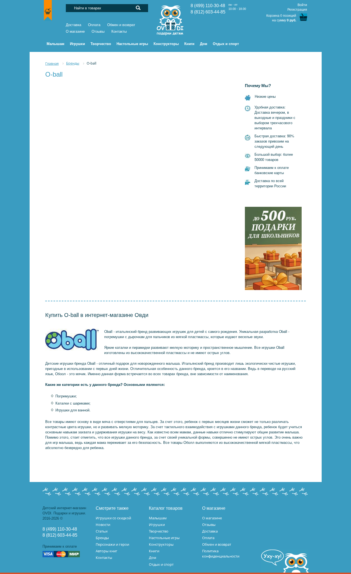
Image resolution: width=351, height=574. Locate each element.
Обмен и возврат (121, 25)
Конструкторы (161, 544)
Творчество (158, 531)
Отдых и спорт (161, 564)
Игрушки (157, 524)
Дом (152, 557)
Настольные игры (164, 537)
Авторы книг (106, 550)
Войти (302, 5)
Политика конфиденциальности (220, 553)
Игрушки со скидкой (113, 518)
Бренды (102, 537)
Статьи (101, 531)
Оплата (94, 25)
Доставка (73, 25)
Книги (154, 550)
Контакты (119, 31)
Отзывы (98, 31)
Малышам (158, 518)
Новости (103, 524)
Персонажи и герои (112, 544)
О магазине (75, 31)
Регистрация (297, 10)
